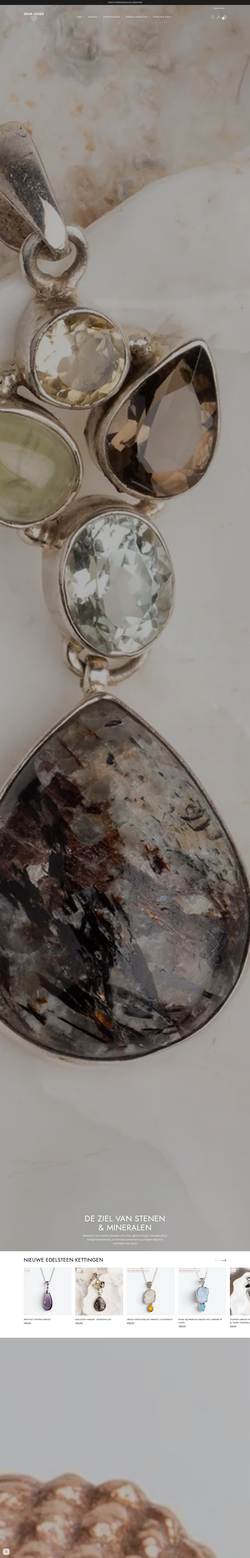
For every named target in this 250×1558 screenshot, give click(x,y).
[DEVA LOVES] (34, 16)
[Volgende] (150, 2)
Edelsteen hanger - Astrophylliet (93, 1319)
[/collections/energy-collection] (125, 628)
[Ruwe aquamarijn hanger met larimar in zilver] (202, 1291)
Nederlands (219, 8)
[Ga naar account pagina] (218, 17)
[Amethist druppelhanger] (48, 1291)
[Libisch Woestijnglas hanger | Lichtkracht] (151, 1291)
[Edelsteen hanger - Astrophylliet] (99, 1291)
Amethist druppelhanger (37, 1319)
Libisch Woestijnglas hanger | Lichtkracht (150, 1319)
